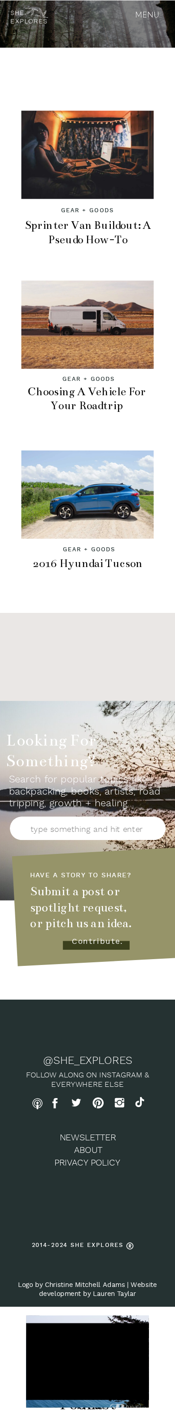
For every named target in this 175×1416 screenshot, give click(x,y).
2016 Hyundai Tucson (88, 563)
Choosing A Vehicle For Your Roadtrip (87, 399)
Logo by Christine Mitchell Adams (71, 1285)
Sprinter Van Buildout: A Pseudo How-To (88, 233)
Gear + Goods (87, 211)
